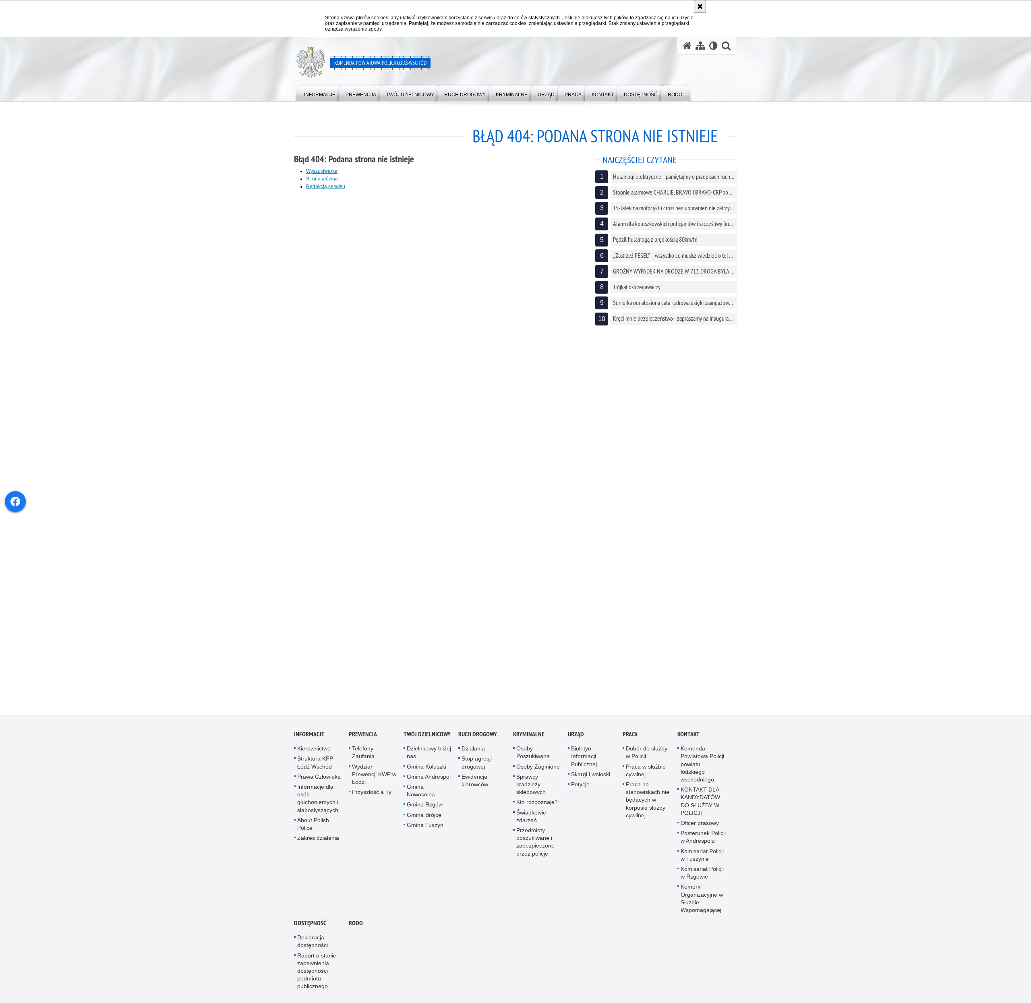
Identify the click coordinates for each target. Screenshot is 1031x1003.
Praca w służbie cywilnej (646, 771)
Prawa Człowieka (319, 777)
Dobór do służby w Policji (646, 753)
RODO (356, 924)
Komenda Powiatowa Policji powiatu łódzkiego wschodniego (702, 764)
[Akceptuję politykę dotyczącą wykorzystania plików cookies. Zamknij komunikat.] (700, 6)
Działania (473, 749)
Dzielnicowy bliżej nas (429, 753)
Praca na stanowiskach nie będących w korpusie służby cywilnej (647, 800)
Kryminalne (528, 735)
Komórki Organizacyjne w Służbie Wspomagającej (702, 899)
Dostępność (310, 924)
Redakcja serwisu (325, 186)
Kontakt (688, 735)
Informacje (309, 735)
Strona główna (322, 179)
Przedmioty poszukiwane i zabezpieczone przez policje (535, 843)
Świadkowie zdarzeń (531, 817)
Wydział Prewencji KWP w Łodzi (374, 774)
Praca (630, 735)
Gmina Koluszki (426, 767)
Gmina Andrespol (429, 777)
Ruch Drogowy (477, 735)
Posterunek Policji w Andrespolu (703, 838)
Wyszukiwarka (321, 171)
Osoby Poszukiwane (533, 753)
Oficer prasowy (700, 824)
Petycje (580, 785)
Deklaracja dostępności (312, 942)
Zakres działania (318, 838)
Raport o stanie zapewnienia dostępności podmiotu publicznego (316, 971)
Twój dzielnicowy (427, 735)
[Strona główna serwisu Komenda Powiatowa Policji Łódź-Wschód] (687, 46)
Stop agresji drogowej (477, 763)
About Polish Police (313, 825)
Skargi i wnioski (590, 775)
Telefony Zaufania (363, 753)
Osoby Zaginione (538, 767)
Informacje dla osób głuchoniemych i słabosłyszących (317, 799)
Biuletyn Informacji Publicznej (584, 757)
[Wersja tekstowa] (713, 46)
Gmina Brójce (424, 815)
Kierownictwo (314, 749)
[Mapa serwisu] (700, 46)
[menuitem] (320, 93)
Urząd (576, 735)
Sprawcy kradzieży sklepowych (531, 785)
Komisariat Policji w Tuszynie (702, 855)
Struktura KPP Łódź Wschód (315, 763)
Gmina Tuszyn (425, 826)
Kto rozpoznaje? (537, 803)
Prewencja (363, 735)
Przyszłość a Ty (371, 793)
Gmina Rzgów (425, 805)
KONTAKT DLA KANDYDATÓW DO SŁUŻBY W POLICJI (700, 802)
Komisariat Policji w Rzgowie (702, 873)
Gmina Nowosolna (421, 791)
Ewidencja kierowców (475, 781)
